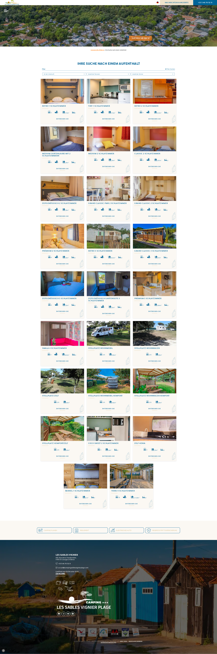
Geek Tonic (123, 641)
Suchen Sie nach (140, 38)
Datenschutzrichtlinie (108, 642)
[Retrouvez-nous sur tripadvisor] (68, 614)
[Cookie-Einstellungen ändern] (3, 650)
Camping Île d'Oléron (97, 50)
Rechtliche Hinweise (136, 641)
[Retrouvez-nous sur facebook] (59, 614)
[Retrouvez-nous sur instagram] (63, 614)
